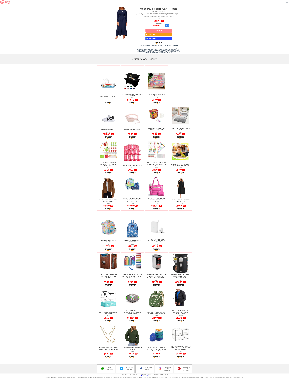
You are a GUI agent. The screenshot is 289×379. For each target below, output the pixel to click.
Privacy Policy (144, 375)
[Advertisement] (180, 84)
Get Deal (159, 30)
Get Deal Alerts (153, 38)
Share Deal (150, 35)
